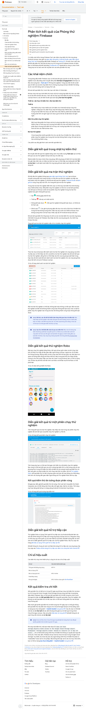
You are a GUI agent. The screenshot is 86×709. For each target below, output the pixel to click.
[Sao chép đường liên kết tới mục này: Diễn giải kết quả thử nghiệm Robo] (71, 346)
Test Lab (20, 7)
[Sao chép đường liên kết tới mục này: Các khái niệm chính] (54, 74)
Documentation (8, 7)
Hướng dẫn (27, 663)
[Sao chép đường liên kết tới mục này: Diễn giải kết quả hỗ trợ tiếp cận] (68, 530)
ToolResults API (54, 65)
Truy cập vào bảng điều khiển (67, 2)
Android (27, 688)
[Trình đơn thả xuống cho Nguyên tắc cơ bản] (23, 11)
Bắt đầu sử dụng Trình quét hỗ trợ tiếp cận (45, 543)
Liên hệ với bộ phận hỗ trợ (72, 663)
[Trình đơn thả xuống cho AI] (30, 11)
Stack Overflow (70, 666)
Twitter (47, 669)
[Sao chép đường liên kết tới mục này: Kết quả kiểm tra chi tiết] (59, 587)
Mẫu (63, 11)
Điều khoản (27, 705)
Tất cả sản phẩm (29, 698)
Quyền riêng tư (36, 705)
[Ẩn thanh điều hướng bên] (20, 706)
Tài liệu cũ (68, 677)
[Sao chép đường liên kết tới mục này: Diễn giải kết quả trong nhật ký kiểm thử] (78, 149)
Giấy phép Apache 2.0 (58, 647)
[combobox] (26, 2)
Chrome (27, 690)
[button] (10, 29)
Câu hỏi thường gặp (71, 674)
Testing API (61, 61)
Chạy (42, 11)
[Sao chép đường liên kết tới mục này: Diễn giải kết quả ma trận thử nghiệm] (74, 172)
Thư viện (27, 672)
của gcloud (54, 609)
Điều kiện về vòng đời (58, 613)
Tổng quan (5, 11)
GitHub (26, 674)
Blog (55, 2)
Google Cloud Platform (31, 696)
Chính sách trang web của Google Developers (39, 648)
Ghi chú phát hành (70, 672)
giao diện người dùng (58, 176)
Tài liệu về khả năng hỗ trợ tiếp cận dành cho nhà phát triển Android (57, 548)
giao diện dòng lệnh (53, 59)
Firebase (30, 27)
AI (27, 11)
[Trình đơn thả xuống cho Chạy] (46, 11)
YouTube (47, 672)
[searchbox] (11, 16)
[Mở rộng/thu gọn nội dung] (39, 41)
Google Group (69, 669)
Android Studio (64, 59)
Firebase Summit (49, 666)
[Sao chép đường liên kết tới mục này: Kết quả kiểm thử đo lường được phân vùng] (73, 481)
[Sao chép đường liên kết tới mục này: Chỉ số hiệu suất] (49, 555)
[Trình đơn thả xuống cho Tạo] (38, 11)
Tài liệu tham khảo (54, 11)
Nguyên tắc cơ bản (16, 11)
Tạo (35, 11)
